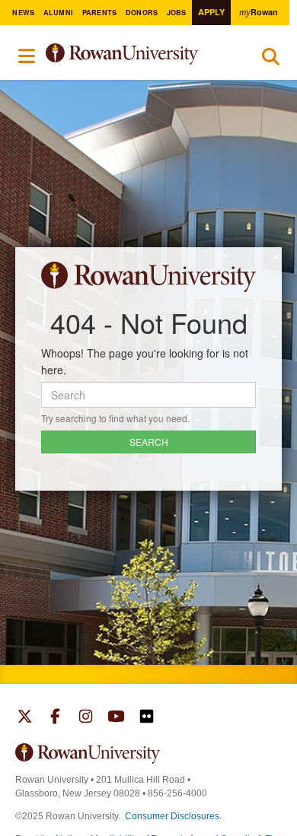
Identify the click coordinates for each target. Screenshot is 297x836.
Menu (27, 56)
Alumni (58, 12)
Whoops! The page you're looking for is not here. (144, 361)
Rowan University (139, 54)
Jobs (177, 12)
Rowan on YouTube (116, 718)
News (23, 12)
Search (270, 60)
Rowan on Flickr (146, 718)
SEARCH (148, 441)
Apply (211, 11)
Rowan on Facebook (55, 718)
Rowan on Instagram (85, 718)
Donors (142, 12)
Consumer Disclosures (172, 816)
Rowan (258, 11)
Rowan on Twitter (24, 718)
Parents (99, 12)
